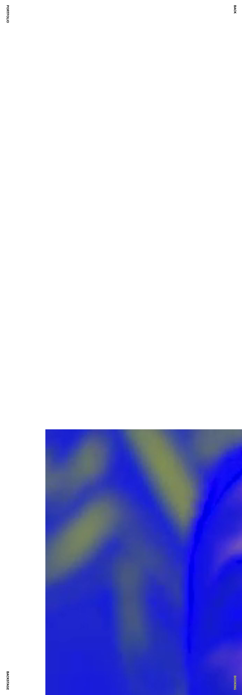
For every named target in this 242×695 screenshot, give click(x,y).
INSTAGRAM (50, 421)
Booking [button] (234, 682)
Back (234, 9)
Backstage (7, 680)
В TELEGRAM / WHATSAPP (69, 38)
